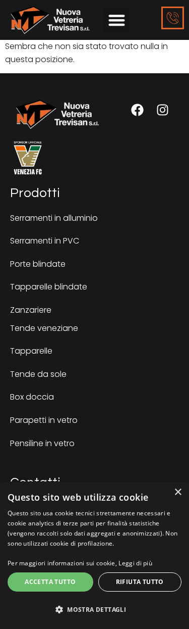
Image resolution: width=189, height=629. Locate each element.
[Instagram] (162, 110)
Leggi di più (135, 563)
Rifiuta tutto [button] (140, 581)
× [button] (177, 492)
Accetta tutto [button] (50, 581)
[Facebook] (137, 110)
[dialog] (94, 555)
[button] (116, 20)
